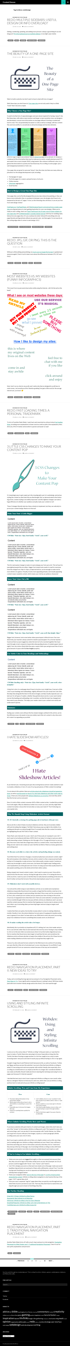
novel (65, 1318)
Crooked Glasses (9, 2)
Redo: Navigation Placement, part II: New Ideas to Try (33, 968)
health (42, 1315)
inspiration (8, 1318)
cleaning (35, 1312)
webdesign (42, 40)
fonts (22, 723)
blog (19, 1312)
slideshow (26, 953)
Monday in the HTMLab (20, 17)
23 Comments (29, 740)
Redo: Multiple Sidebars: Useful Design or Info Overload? (32, 21)
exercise (9, 1315)
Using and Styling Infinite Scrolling (27, 1004)
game (20, 1315)
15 (44, 1261)
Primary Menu (68, 2)
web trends (28, 397)
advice (6, 1311)
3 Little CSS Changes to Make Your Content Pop (34, 448)
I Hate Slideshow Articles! (28, 737)
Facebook (5, 1299)
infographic (18, 397)
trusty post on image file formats (43, 252)
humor (10, 397)
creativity (59, 1311)
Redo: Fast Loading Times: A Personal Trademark (28, 411)
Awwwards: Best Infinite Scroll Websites (19, 1198)
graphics (17, 263)
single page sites (13, 226)
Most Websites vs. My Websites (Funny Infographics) (31, 277)
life (21, 1318)
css (17, 723)
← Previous (20, 1261)
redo (16, 40)
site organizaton (25, 226)
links (25, 1318)
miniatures (46, 1318)
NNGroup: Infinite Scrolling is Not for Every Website (23, 1200)
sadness (37, 1322)
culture (4, 1315)
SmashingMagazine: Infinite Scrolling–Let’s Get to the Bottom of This (28, 1203)
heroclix (47, 1315)
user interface (32, 40)
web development (38, 226)
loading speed (19, 433)
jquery (30, 1211)
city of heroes (29, 1312)
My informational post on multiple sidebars (27, 34)
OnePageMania (21, 207)
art (11, 1312)
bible (15, 1311)
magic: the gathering (36, 1318)
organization (15, 1322)
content (11, 723)
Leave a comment (29, 26)
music (61, 1318)
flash (16, 1315)
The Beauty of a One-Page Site (30, 53)
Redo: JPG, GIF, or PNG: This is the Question (32, 241)
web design (6, 1325)
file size (11, 263)
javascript (22, 1211)
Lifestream (12, 183)
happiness (38, 1315)
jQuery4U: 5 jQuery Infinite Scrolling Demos (20, 1196)
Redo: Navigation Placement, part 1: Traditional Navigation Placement (33, 1230)
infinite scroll (13, 1211)
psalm (28, 1322)
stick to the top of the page (35, 1175)
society (41, 1322)
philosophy (22, 1322)
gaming (26, 1314)
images (25, 263)
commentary (43, 1311)
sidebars (23, 40)
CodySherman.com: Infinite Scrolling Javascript (21, 1205)
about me (38, 157)
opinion (18, 953)
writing (37, 1325)
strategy (47, 1322)
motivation (52, 1318)
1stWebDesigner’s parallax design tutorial (32, 213)
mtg (57, 1318)
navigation (18, 990)
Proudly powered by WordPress (10, 1343)
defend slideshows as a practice (38, 796)
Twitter (5, 1296)
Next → (51, 1261)
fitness (13, 1315)
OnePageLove (11, 207)
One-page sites (33, 103)
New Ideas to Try (12, 981)
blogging (22, 1312)
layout (11, 40)
